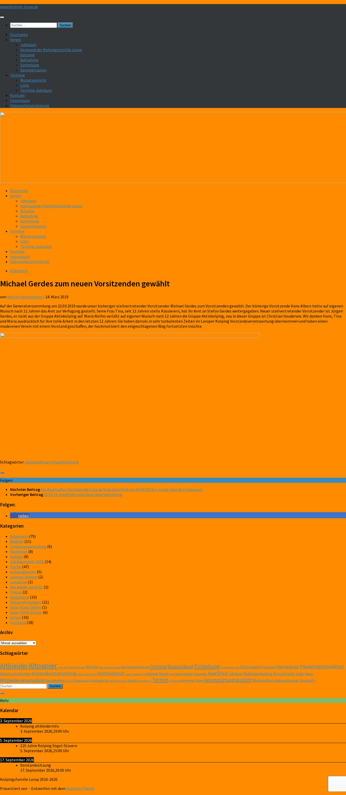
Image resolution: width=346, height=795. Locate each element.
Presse (16, 592)
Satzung (27, 54)
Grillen (128, 674)
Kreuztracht (284, 673)
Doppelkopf (180, 666)
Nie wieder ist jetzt (26, 586)
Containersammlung (28, 546)
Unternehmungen (25, 602)
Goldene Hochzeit (87, 674)
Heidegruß (139, 674)
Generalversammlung (44, 462)
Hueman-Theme (80, 788)
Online (69, 680)
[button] (19, 515)
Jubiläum (28, 44)
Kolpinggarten (23, 571)
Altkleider (14, 665)
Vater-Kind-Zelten (26, 612)
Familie (16, 556)
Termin (160, 679)
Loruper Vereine (23, 576)
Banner (92, 667)
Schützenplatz (99, 680)
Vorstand (71, 462)
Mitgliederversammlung (22, 680)
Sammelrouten (33, 69)
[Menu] (2, 17)
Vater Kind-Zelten (25, 607)
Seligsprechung (118, 680)
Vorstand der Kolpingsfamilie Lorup (51, 49)
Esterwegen (250, 667)
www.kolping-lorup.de (19, 6)
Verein (15, 39)
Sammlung (29, 64)
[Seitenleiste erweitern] (2, 472)
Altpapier (43, 665)
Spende (133, 680)
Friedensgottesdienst (322, 666)
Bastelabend (107, 667)
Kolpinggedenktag (258, 673)
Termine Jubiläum (36, 90)
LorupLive (18, 581)
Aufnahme (29, 59)
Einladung (207, 666)
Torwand (174, 680)
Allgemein (19, 270)
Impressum (20, 100)
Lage (300, 673)
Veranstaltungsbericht (228, 680)
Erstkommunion (230, 667)
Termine (17, 75)
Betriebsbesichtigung (135, 667)
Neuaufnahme (55, 680)
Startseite (19, 34)
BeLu (117, 667)
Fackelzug (18, 551)
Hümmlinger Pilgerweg (190, 674)
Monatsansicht (33, 80)
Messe (309, 674)
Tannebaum (144, 680)
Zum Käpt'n (307, 680)
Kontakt (17, 95)
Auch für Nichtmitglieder (72, 667)
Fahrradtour (287, 667)
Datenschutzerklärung (29, 105)
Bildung (17, 541)
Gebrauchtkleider (15, 673)
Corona (158, 666)
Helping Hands (157, 673)
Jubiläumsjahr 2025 (27, 561)
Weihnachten (263, 680)
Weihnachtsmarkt (286, 680)
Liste (24, 85)
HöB (172, 674)
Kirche (15, 566)
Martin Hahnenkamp (25, 296)
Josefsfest (217, 673)
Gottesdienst (111, 673)
